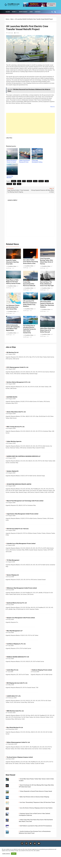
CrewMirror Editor (12, 266)
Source (52, 106)
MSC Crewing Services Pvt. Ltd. (16, 426)
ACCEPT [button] (13, 853)
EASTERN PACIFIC (12, 397)
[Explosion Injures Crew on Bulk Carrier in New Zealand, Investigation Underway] (9, 813)
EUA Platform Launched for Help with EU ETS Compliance (36, 826)
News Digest (23, 11)
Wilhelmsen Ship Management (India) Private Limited (22, 588)
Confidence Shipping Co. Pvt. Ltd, (16, 644)
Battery (14, 181)
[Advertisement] (30, 123)
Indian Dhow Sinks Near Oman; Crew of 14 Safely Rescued (47, 330)
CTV (24, 181)
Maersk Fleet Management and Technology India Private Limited (25, 500)
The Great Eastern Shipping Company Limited (20, 757)
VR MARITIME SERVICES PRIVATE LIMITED (19, 484)
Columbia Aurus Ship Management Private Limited (21, 543)
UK (14, 184)
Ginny (35, 181)
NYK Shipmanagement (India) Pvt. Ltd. (17, 367)
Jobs (31, 11)
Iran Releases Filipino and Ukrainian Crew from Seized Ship (12, 307)
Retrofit (41, 181)
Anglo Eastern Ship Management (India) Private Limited (22, 514)
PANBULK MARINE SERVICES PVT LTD (18, 657)
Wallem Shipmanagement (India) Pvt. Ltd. (18, 742)
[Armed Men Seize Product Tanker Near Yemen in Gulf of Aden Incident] (9, 779)
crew (19, 181)
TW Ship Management (13, 560)
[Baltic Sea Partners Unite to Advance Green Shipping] (9, 796)
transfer (9, 184)
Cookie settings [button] (6, 853)
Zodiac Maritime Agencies (14, 441)
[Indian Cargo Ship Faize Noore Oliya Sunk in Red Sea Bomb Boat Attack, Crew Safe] (9, 819)
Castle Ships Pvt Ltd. (12, 670)
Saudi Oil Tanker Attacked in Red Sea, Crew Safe (12, 262)
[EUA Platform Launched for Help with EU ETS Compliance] (9, 826)
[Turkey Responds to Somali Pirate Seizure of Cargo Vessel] (9, 791)
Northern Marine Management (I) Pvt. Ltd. (18, 382)
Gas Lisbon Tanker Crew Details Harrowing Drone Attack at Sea (30, 261)
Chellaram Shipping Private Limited (42, 670)
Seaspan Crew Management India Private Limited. (21, 617)
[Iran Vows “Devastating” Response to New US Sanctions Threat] (9, 802)
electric (29, 181)
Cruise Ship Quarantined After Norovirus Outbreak (29, 283)
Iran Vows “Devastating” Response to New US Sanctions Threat (37, 802)
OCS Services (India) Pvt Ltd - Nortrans (18, 528)
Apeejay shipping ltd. (13, 471)
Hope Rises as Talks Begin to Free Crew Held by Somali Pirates (13, 281)
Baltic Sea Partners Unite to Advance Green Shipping (34, 796)
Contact (37, 11)
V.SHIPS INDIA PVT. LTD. (14, 696)
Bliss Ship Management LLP (14, 630)
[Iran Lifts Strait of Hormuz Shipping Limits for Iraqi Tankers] (9, 808)
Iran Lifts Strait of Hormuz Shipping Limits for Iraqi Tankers (36, 808)
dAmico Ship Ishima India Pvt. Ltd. (16, 412)
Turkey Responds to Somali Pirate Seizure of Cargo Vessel (36, 791)
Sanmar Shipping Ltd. (13, 575)
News (14, 11)
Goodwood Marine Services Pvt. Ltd (17, 603)
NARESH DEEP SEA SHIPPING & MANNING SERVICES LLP (23, 456)
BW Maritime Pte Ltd (12, 352)
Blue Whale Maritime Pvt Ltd (15, 727)
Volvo (19, 184)
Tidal (46, 181)
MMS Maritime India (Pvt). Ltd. (15, 711)
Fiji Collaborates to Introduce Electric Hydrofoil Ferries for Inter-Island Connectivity (29, 329)
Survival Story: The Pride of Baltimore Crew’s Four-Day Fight (47, 283)
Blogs (8, 11)
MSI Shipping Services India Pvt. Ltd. (17, 683)
